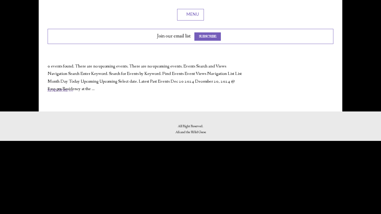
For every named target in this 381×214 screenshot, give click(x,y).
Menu (192, 14)
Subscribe (207, 36)
